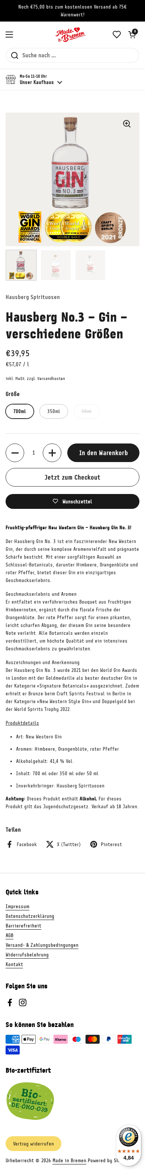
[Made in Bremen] (70, 34)
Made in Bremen (69, 1160)
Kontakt (14, 964)
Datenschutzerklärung (30, 916)
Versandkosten (51, 378)
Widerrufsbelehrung (27, 955)
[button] (132, 34)
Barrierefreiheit (23, 926)
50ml (86, 411)
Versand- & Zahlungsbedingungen (42, 945)
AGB (9, 935)
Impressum (17, 906)
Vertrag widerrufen (33, 1144)
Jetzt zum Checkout (72, 477)
